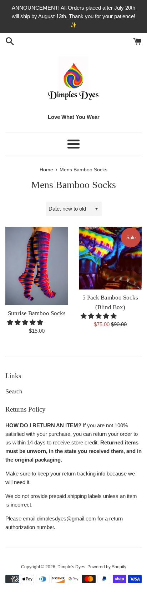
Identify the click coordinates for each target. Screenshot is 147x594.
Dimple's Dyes (71, 566)
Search (13, 391)
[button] (26, 322)
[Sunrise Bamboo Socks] (36, 266)
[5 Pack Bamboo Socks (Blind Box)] (110, 258)
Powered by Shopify (106, 566)
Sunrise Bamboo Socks (37, 313)
